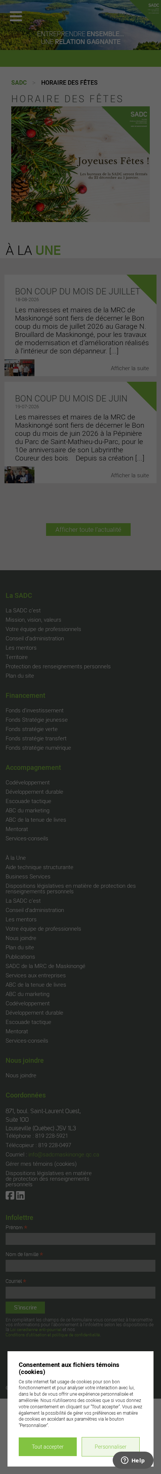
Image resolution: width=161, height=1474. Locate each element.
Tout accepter (48, 1446)
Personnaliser (111, 1446)
